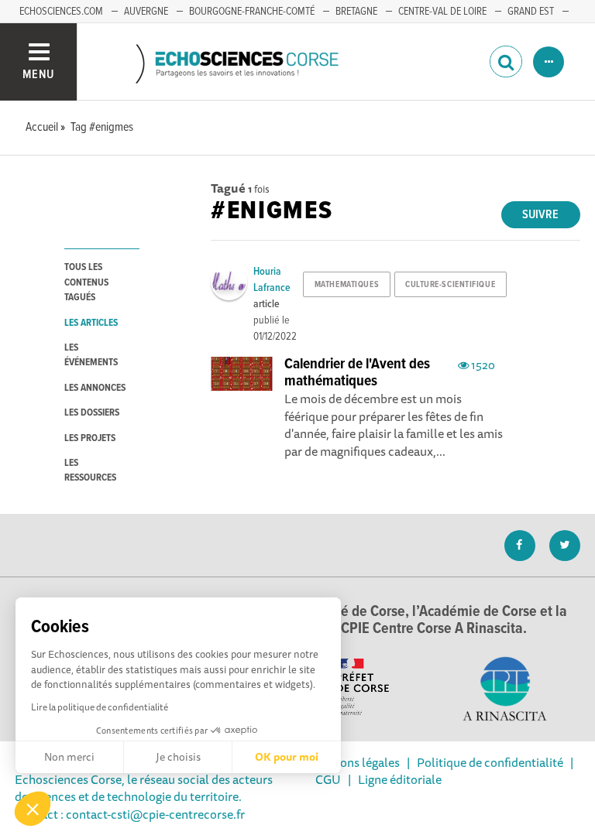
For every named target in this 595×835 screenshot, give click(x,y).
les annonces (95, 388)
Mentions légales (354, 762)
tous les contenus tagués (86, 282)
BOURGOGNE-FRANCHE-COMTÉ (252, 12)
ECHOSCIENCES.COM (61, 12)
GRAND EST (530, 12)
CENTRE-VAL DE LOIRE (442, 12)
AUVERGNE (146, 12)
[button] (32, 808)
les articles (91, 323)
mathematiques (347, 284)
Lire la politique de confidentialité (99, 707)
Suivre (540, 215)
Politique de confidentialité (490, 762)
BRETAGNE (356, 12)
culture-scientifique (450, 284)
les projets (89, 438)
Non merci (69, 756)
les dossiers (91, 412)
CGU (328, 779)
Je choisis (178, 756)
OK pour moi (286, 756)
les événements (91, 355)
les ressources (90, 470)
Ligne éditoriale (400, 779)
